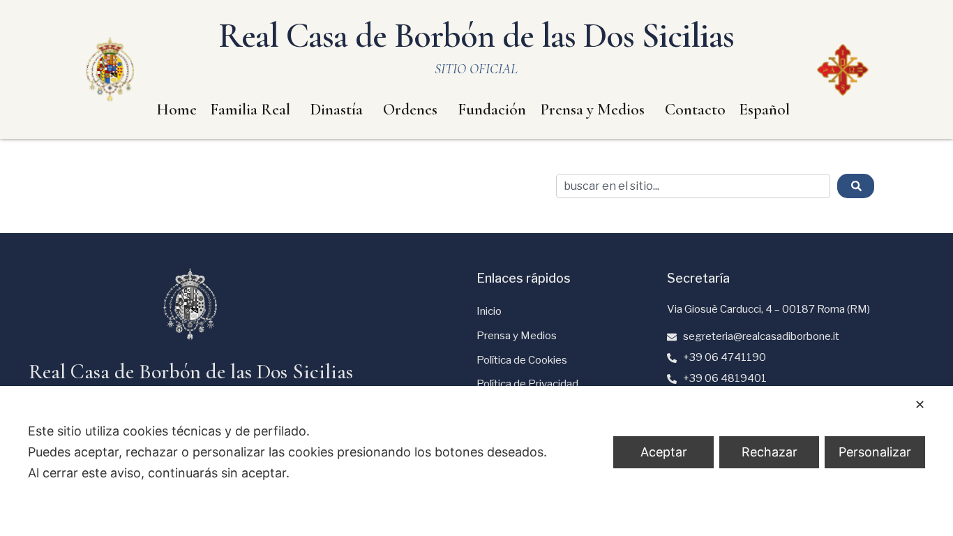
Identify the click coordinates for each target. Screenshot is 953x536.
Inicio (489, 311)
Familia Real (250, 109)
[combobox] (693, 186)
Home (176, 109)
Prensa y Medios (592, 109)
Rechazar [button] (769, 452)
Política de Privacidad (527, 384)
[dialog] (476, 461)
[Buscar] (855, 186)
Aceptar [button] (663, 452)
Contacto (695, 109)
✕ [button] (920, 404)
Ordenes (410, 109)
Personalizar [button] (875, 452)
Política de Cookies (521, 360)
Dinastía (336, 109)
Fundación (492, 109)
